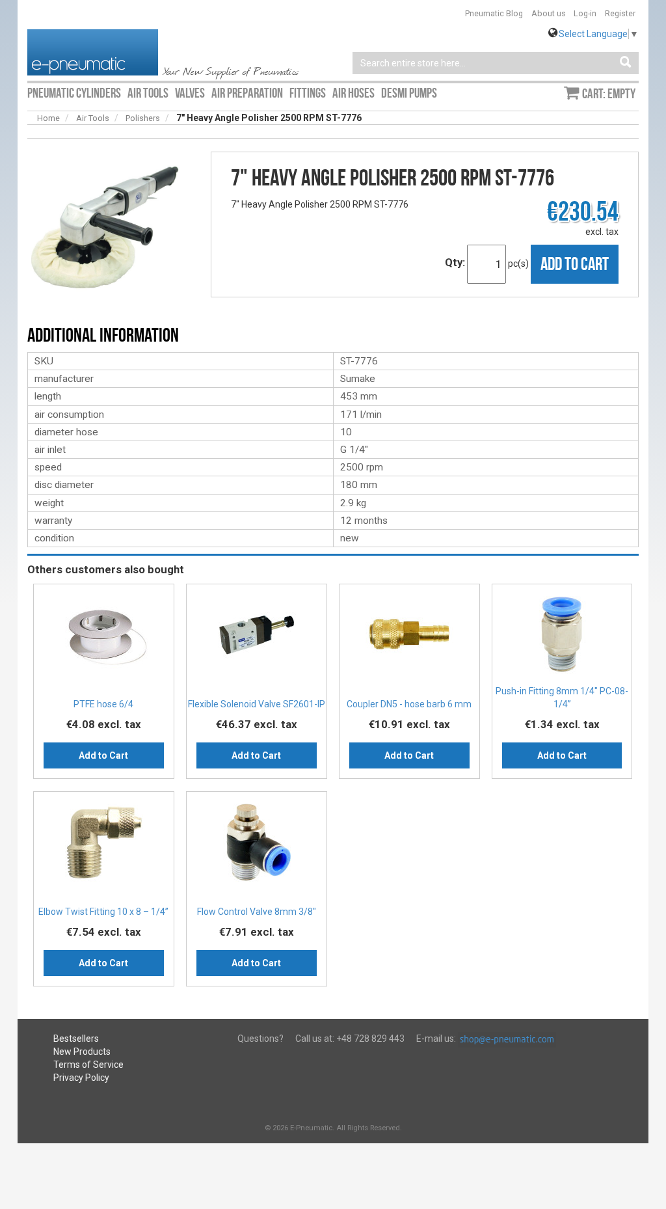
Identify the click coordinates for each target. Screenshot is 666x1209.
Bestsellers (76, 1038)
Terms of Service (88, 1064)
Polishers (143, 118)
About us (548, 13)
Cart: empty (608, 94)
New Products (82, 1051)
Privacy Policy (81, 1077)
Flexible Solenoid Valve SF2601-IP (256, 704)
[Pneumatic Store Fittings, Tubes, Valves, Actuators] (92, 51)
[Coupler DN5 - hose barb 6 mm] (409, 639)
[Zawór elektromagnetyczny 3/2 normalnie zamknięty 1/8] (256, 639)
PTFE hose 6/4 (103, 704)
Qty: (455, 262)
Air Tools (92, 118)
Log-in (585, 13)
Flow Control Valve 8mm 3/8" (256, 911)
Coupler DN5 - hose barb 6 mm (409, 704)
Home (48, 118)
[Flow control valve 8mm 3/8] (256, 846)
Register (620, 13)
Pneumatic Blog (494, 13)
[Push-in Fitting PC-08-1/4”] (562, 639)
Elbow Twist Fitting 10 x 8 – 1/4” (103, 911)
